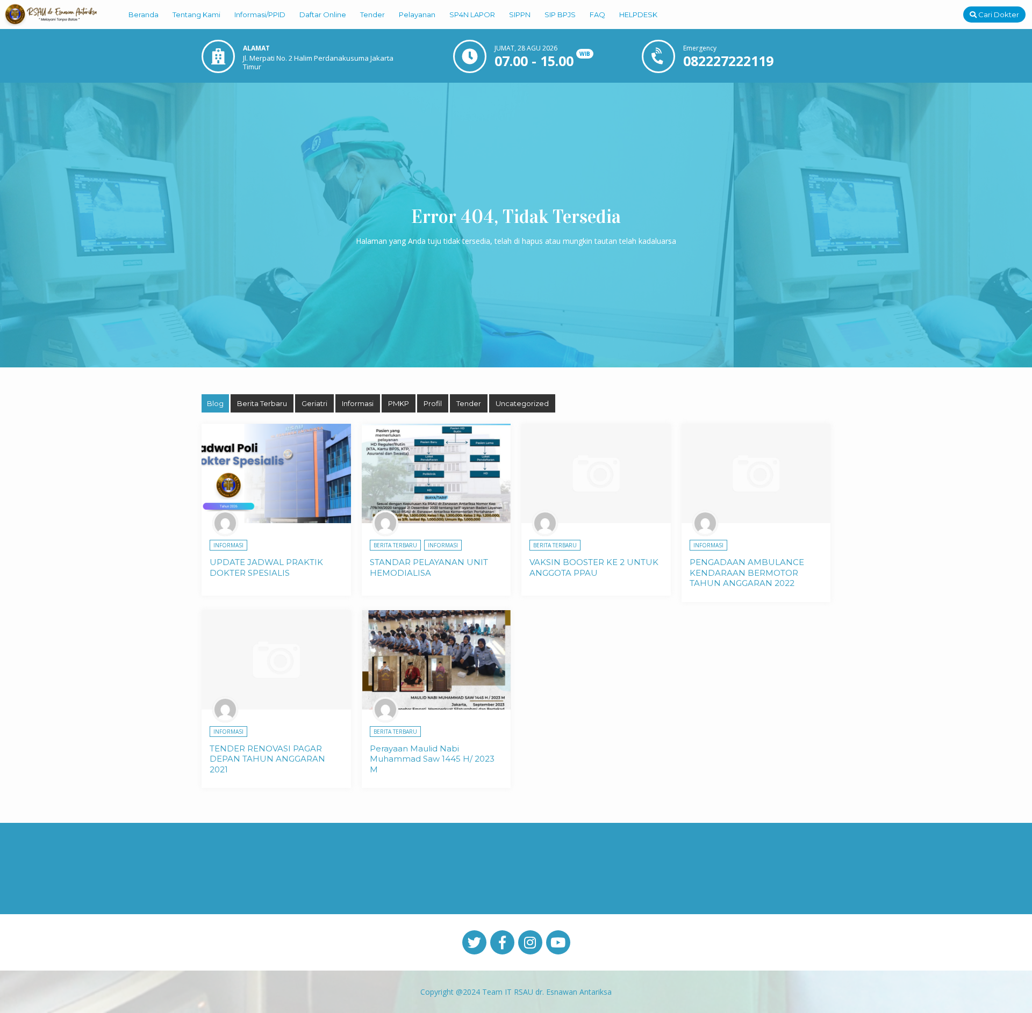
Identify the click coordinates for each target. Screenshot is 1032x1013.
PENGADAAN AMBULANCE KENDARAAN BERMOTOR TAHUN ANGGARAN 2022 (747, 572)
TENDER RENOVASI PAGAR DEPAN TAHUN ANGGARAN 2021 (267, 759)
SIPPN (520, 14)
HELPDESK (638, 14)
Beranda (143, 14)
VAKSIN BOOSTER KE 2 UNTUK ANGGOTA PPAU (593, 567)
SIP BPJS (560, 14)
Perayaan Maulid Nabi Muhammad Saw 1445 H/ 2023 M (432, 759)
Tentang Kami (196, 14)
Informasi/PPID (259, 14)
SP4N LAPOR (472, 14)
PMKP (398, 403)
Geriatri (314, 403)
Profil (433, 403)
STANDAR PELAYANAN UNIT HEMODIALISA (429, 567)
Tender (372, 14)
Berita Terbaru (262, 403)
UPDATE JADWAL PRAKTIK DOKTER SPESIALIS (266, 567)
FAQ (597, 14)
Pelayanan (417, 14)
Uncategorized (522, 403)
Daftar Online (322, 14)
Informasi (358, 403)
